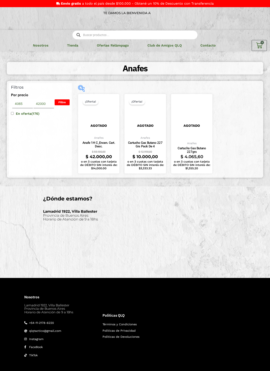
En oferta (27, 114)
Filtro (62, 102)
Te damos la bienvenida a (127, 13)
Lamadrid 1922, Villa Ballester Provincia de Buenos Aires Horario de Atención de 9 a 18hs (48, 308)
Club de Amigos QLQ (164, 45)
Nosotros (41, 45)
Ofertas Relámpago (113, 45)
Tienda (72, 45)
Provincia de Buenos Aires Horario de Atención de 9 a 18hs (70, 215)
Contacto (208, 45)
